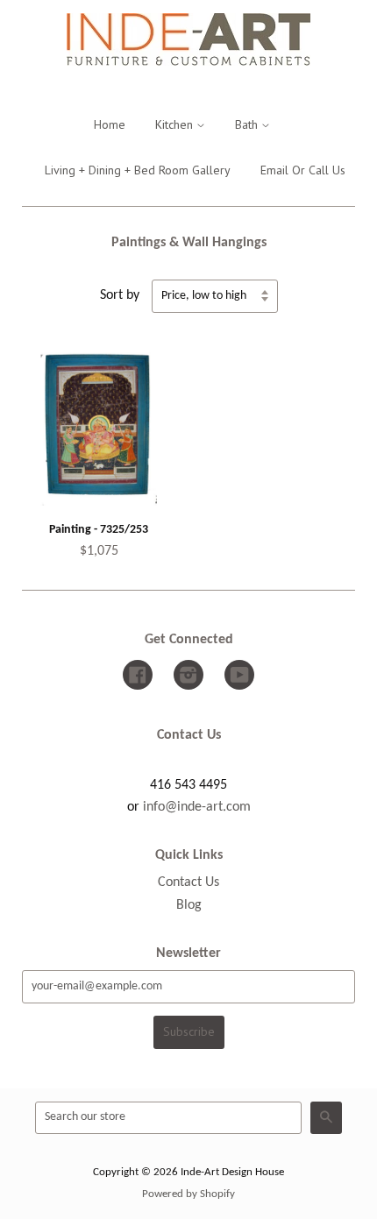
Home (109, 124)
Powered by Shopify (188, 1194)
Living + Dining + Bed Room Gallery (138, 170)
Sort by (119, 295)
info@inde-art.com (197, 807)
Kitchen (175, 124)
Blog (189, 905)
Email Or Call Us (302, 170)
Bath (248, 124)
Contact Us (188, 882)
